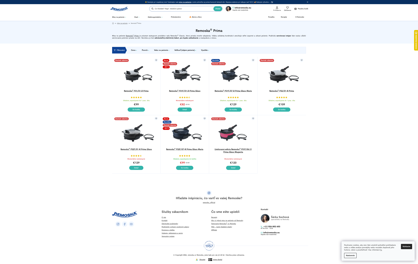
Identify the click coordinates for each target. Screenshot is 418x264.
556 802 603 (271, 227)
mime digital (217, 260)
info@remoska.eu (243, 8)
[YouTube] (131, 224)
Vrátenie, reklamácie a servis (172, 233)
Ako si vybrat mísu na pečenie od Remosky (227, 220)
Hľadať (217, 9)
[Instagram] (118, 224)
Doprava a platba (168, 230)
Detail (184, 109)
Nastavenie (350, 255)
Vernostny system (168, 236)
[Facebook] (124, 224)
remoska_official (209, 202)
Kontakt (164, 220)
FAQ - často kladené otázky (221, 227)
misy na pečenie (185, 2)
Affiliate (214, 230)
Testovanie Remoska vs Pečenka (223, 223)
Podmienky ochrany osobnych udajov (175, 227)
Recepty (214, 217)
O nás (164, 217)
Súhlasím (406, 246)
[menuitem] (119, 17)
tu (381, 250)
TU (272, 2)
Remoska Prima (132, 36)
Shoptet (202, 260)
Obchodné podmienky (170, 223)
